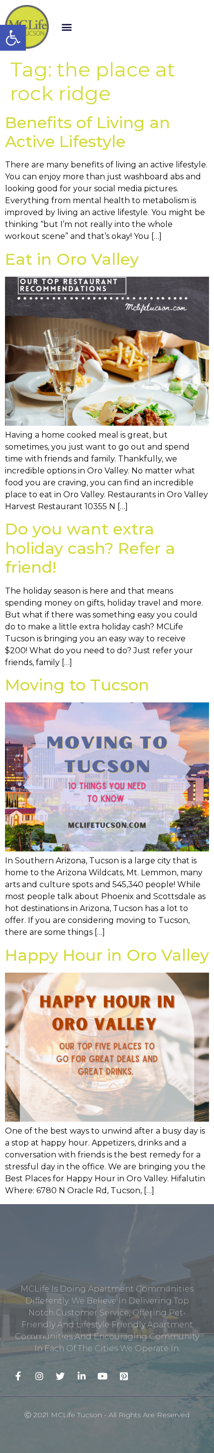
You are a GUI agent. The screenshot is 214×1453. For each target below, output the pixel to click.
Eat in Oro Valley (72, 259)
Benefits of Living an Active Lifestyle (87, 132)
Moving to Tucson (77, 684)
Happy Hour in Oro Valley (107, 955)
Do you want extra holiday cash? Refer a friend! (90, 548)
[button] (67, 26)
